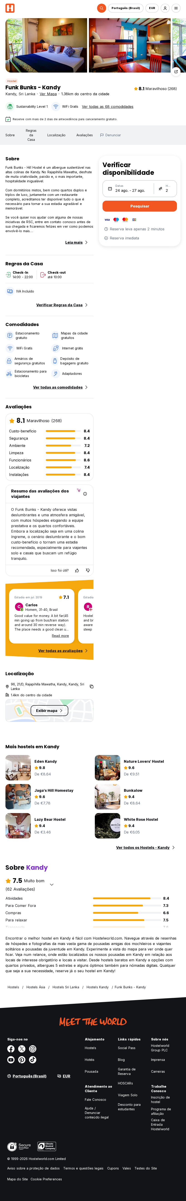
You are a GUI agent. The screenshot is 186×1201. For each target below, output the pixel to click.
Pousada (91, 1071)
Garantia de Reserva (127, 1071)
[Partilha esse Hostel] (176, 71)
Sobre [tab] (10, 135)
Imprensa (158, 1060)
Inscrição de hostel (160, 1099)
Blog (121, 1060)
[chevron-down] (51, 884)
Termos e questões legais (83, 1168)
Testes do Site (146, 1168)
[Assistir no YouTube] (11, 1059)
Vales (126, 1168)
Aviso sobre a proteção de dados (33, 1168)
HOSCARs (125, 1083)
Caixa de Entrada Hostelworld (160, 1124)
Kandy (10, 94)
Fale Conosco (95, 1099)
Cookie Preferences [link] (46, 1179)
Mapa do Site (17, 1179)
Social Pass (126, 1048)
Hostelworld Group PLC (160, 1048)
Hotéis (90, 1060)
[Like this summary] (76, 570)
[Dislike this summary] (87, 570)
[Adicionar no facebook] (11, 1048)
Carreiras (158, 1071)
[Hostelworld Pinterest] (21, 1059)
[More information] (85, 494)
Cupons (113, 1168)
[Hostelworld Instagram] (32, 1048)
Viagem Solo (127, 1095)
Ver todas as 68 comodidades (107, 106)
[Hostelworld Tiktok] (32, 1059)
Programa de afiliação (161, 1111)
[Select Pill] (101, 8)
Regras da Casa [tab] (31, 135)
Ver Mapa (48, 94)
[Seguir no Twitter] (21, 1048)
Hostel (11, 81)
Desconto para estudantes (129, 1107)
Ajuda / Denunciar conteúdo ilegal (97, 1112)
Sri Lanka (27, 94)
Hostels (90, 1048)
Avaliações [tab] (84, 135)
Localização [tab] (56, 135)
